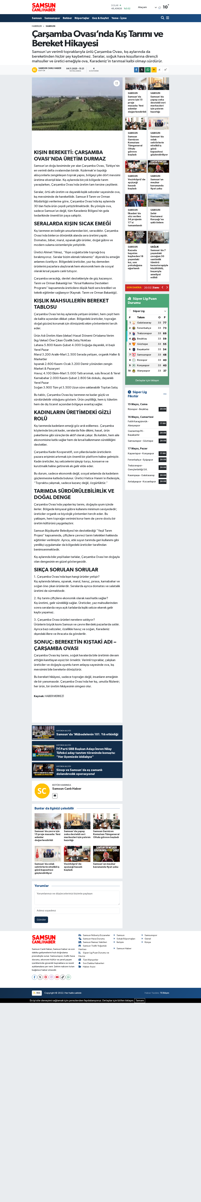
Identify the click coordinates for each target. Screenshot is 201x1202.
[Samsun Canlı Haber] (42, 791)
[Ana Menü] (167, 18)
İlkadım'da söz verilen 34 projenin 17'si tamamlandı (135, 219)
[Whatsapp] (68, 977)
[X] (40, 977)
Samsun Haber (124, 948)
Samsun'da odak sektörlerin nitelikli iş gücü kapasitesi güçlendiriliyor (159, 145)
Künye (148, 942)
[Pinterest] (45, 977)
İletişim (120, 942)
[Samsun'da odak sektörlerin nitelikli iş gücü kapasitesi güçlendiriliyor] (48, 853)
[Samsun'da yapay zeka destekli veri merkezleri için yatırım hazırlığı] (77, 821)
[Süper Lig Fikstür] (164, 394)
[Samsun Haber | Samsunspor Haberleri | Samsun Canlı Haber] (43, 7)
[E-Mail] (54, 795)
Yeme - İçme (119, 18)
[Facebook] (34, 977)
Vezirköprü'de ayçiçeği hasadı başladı (73, 867)
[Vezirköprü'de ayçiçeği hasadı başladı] (77, 853)
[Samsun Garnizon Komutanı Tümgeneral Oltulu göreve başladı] (106, 821)
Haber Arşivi (89, 967)
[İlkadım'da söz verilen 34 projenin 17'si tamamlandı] (136, 200)
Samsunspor (52, 18)
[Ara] (163, 18)
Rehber (67, 18)
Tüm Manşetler (90, 960)
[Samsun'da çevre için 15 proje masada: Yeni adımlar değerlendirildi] (48, 821)
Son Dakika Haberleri (93, 963)
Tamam (140, 1000)
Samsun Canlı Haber (66, 788)
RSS (38, 993)
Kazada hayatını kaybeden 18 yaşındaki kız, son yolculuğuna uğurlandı (135, 259)
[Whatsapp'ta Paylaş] (148, 69)
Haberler (37, 26)
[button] (162, 288)
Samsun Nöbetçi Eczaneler (96, 935)
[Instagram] (51, 977)
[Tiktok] (62, 977)
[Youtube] (57, 977)
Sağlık (154, 247)
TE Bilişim (164, 993)
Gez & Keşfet (100, 18)
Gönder (41, 919)
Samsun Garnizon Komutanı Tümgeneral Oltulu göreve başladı (106, 834)
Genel (148, 939)
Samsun (37, 18)
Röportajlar (82, 18)
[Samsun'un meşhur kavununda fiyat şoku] (106, 853)
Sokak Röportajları (126, 939)
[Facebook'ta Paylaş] (136, 69)
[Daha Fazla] (154, 69)
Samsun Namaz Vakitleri (95, 942)
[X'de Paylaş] (141, 69)
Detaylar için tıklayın (147, 380)
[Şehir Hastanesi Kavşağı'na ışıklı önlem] (158, 200)
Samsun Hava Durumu (94, 939)
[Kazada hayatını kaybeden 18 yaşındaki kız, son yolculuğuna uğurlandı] (136, 237)
